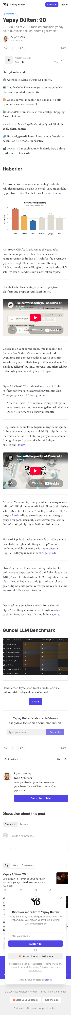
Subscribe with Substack (38, 956)
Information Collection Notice (41, 967)
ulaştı (6, 581)
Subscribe (52, 4)
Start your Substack (27, 999)
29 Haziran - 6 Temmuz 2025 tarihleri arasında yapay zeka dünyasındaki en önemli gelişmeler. (24, 880)
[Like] (6, 48)
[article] (35, 882)
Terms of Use (51, 963)
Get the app (51, 999)
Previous (13, 759)
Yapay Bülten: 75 (14, 874)
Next (60, 759)
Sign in (64, 4)
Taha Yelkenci (18, 37)
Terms (42, 991)
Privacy (33, 991)
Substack (19, 1008)
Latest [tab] (15, 865)
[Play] (9, 60)
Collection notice (57, 991)
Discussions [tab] (28, 865)
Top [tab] (6, 865)
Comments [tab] (10, 824)
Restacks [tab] (24, 824)
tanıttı (61, 193)
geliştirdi (50, 553)
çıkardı (14, 515)
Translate (10, 13)
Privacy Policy (35, 970)
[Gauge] (63, 60)
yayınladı (55, 614)
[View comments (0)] (14, 48)
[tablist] (17, 824)
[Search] (65, 865)
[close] (61, 897)
